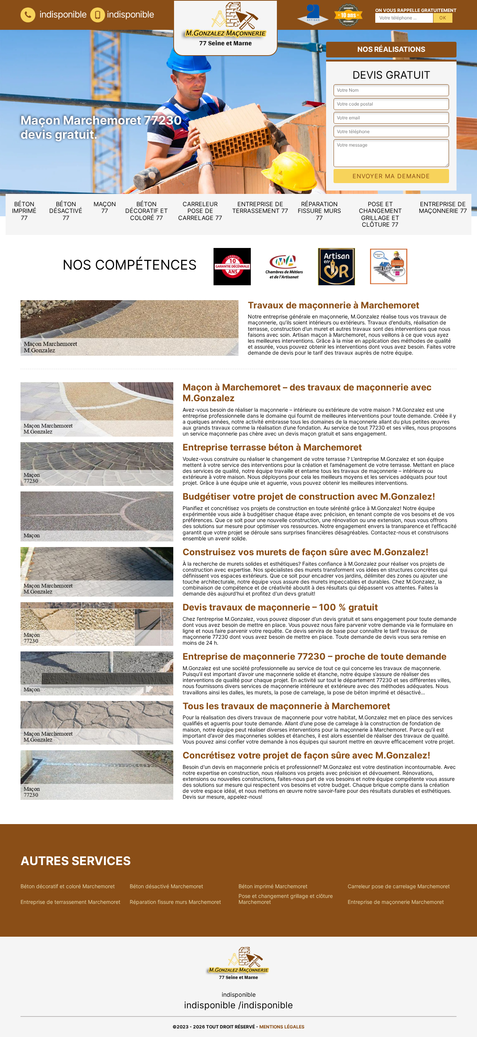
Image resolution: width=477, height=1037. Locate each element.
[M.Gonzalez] (225, 28)
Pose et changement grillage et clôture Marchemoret (285, 899)
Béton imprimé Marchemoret (272, 886)
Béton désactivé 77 (65, 210)
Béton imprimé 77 (24, 210)
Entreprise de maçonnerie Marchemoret (396, 902)
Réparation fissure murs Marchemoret (175, 902)
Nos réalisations (391, 49)
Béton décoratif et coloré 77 (146, 210)
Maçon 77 (105, 207)
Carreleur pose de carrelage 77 (200, 210)
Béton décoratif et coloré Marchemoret (67, 886)
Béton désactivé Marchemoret (166, 886)
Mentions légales (281, 1027)
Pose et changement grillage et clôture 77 (380, 214)
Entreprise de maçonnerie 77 (443, 207)
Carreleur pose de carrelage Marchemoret (399, 886)
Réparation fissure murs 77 (319, 210)
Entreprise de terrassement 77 (260, 207)
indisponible (61, 14)
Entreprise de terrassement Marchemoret (70, 902)
